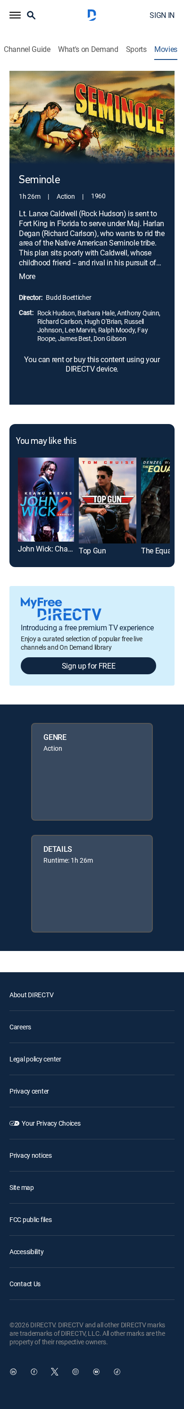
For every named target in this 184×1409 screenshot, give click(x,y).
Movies (165, 49)
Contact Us (25, 1283)
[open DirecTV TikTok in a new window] (117, 1371)
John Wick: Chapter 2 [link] (52, 548)
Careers (20, 1026)
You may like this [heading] (46, 441)
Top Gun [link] (92, 550)
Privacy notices (30, 1155)
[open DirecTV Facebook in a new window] (34, 1371)
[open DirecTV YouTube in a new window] (96, 1371)
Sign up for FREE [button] (89, 666)
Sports (136, 49)
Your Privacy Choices (51, 1123)
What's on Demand (88, 49)
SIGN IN (162, 15)
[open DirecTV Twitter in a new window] (55, 1371)
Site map (21, 1187)
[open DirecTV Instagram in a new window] (75, 1371)
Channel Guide (27, 49)
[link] (46, 500)
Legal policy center (35, 1058)
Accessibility (26, 1251)
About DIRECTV (31, 994)
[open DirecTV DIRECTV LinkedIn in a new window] (13, 1371)
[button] (15, 15)
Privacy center (29, 1090)
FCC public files (30, 1219)
